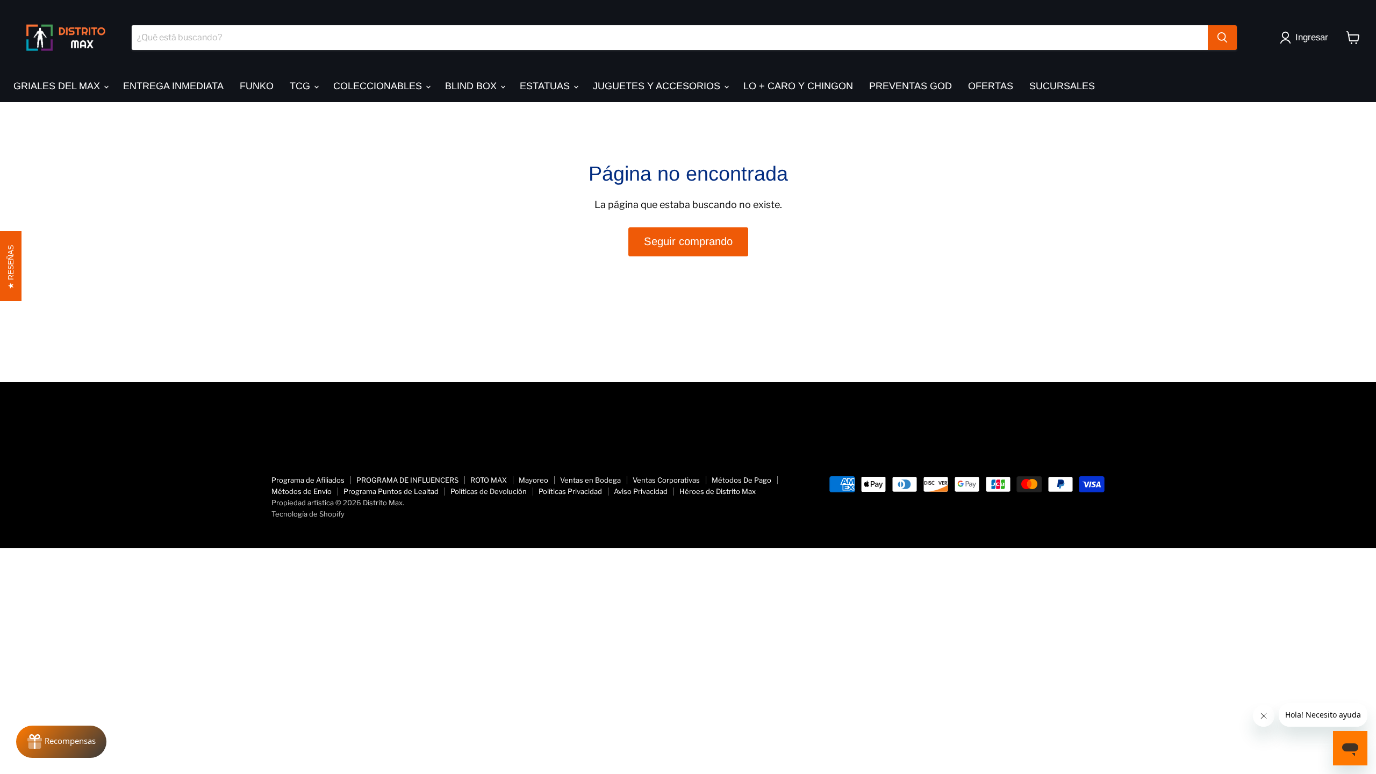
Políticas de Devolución (488, 491)
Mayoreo (533, 480)
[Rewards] (61, 742)
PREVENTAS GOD (910, 86)
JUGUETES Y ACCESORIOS (658, 86)
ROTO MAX (488, 480)
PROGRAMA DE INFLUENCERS (407, 480)
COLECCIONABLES (379, 86)
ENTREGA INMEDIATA (173, 86)
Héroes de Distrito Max (717, 491)
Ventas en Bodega (590, 480)
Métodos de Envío (301, 491)
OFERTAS (990, 86)
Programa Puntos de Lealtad (391, 491)
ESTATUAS (546, 86)
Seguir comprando (688, 241)
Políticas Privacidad (570, 491)
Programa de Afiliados (308, 480)
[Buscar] (1222, 37)
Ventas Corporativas (666, 480)
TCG (301, 86)
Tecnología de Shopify (308, 514)
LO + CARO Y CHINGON (798, 86)
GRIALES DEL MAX (58, 86)
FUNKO (257, 86)
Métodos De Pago (741, 480)
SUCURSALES (1062, 86)
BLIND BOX (472, 86)
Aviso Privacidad (641, 491)
